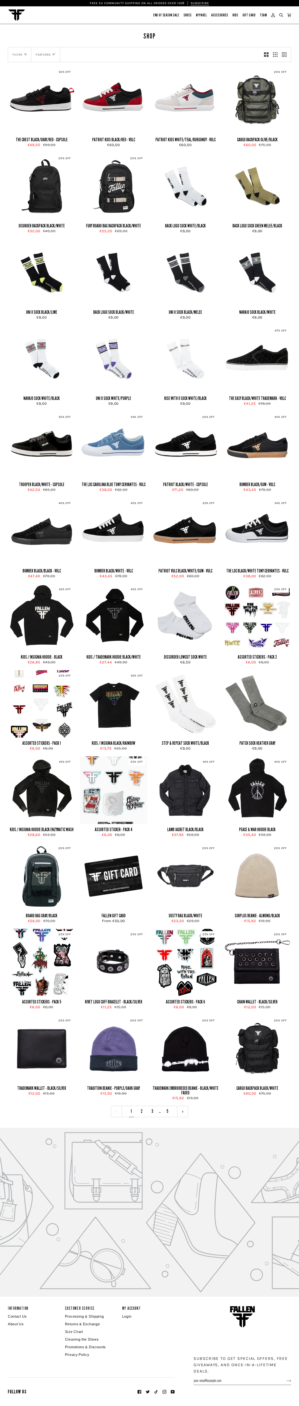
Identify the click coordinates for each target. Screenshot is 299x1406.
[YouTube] (173, 1392)
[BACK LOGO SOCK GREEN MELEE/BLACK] (257, 186)
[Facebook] (139, 1392)
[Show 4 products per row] (285, 54)
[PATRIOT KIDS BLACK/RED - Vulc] (114, 100)
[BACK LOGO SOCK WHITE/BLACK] (185, 186)
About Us (16, 1324)
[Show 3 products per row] (275, 54)
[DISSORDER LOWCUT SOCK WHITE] (185, 617)
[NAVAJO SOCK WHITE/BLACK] (42, 359)
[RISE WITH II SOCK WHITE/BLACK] (185, 359)
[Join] (285, 1380)
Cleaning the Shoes (82, 1339)
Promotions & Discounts (85, 1347)
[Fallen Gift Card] (114, 876)
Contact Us (17, 1316)
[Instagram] (164, 1392)
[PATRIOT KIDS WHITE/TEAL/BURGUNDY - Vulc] (185, 100)
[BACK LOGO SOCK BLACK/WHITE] (114, 273)
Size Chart (74, 1332)
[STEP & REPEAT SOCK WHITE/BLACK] (185, 704)
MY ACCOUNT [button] (131, 1308)
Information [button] (18, 1308)
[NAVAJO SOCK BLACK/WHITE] (257, 273)
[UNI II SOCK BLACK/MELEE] (185, 273)
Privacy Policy (77, 1355)
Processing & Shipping (84, 1316)
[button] (166, 15)
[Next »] (182, 1111)
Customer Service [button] (80, 1308)
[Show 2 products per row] (266, 54)
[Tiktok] (156, 1392)
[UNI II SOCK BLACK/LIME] (42, 273)
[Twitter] (148, 1392)
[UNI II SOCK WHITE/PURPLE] (114, 359)
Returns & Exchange (82, 1324)
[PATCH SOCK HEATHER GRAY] (257, 704)
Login (127, 1316)
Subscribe (200, 3)
